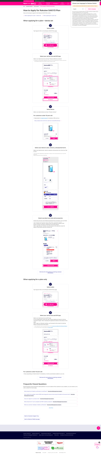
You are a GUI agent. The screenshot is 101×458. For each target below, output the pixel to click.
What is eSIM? (50, 327)
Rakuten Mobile (27, 3)
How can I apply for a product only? (39, 398)
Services (44, 452)
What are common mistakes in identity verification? (42, 404)
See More (51, 407)
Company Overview (26, 433)
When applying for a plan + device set (33, 15)
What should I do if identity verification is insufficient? (43, 391)
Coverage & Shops (48, 4)
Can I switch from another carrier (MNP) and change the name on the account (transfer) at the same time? (49, 395)
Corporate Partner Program (45, 433)
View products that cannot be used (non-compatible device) (47, 120)
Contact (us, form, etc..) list (52, 452)
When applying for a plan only (49, 15)
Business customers (35, 433)
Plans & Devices (40, 4)
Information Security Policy (70, 433)
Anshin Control (44, 118)
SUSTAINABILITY (61, 452)
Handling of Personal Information (58, 433)
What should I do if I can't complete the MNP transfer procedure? (45, 401)
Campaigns (55, 3)
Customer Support (29, 6)
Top (24, 6)
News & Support (62, 4)
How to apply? (36, 6)
